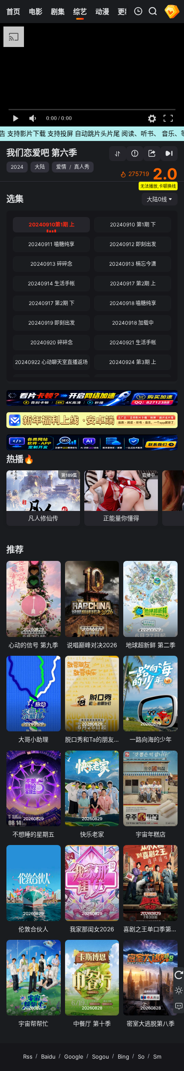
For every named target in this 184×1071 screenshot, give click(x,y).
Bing (123, 1056)
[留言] (178, 1005)
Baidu (48, 1056)
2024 (17, 167)
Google (73, 1056)
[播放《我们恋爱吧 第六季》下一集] (169, 153)
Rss (28, 1056)
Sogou (100, 1056)
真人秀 (81, 167)
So (141, 1056)
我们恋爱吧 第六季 (41, 153)
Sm (157, 1056)
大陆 (40, 167)
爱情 (61, 167)
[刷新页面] (178, 975)
